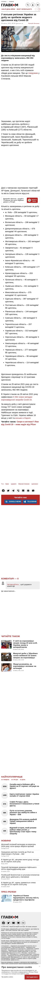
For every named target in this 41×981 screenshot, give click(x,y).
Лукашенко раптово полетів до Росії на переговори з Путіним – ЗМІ (17, 853)
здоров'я (13, 484)
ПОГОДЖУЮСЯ (32, 977)
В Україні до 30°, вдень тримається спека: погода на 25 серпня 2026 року (18, 884)
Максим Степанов (24, 484)
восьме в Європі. (23, 418)
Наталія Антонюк (33, 23)
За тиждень (5, 779)
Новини (6, 840)
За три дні (14, 779)
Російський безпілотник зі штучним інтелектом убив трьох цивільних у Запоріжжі (20, 876)
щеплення (35, 484)
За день (22, 779)
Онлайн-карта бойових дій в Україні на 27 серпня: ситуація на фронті (24, 786)
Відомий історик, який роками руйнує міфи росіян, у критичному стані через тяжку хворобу (23, 831)
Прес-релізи (8, 892)
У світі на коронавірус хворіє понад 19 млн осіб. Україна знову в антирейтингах (25, 644)
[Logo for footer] (9, 918)
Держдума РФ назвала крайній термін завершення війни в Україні (23, 821)
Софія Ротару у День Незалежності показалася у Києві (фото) (24, 804)
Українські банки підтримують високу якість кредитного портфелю (26, 898)
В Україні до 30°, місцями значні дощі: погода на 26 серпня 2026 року (20, 861)
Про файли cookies (7, 977)
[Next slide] (39, 9)
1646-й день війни (8, 9)
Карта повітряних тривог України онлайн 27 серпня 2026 (24, 795)
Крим (7, 484)
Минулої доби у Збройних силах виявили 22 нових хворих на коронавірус (25, 655)
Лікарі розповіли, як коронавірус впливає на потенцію (24, 666)
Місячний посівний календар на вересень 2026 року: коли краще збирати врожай (18, 845)
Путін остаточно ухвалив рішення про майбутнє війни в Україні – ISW (23, 813)
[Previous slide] (36, 9)
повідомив (33, 73)
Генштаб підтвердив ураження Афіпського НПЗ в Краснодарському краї (19, 868)
